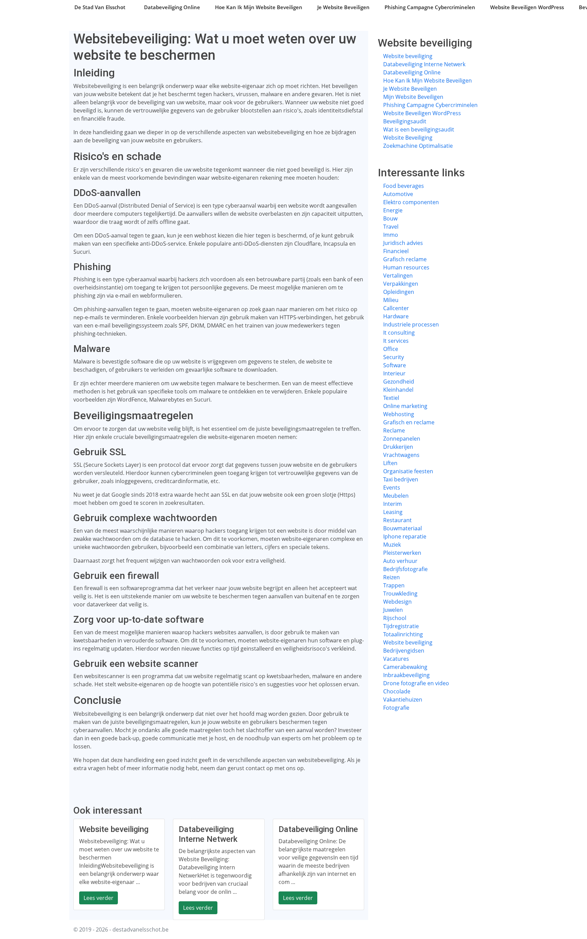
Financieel (396, 251)
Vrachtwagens (401, 455)
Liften (390, 463)
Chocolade (396, 691)
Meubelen (396, 495)
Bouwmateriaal (402, 528)
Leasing (393, 512)
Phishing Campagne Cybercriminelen (430, 7)
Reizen (391, 577)
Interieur (394, 373)
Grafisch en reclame (408, 422)
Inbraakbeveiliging (406, 675)
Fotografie (396, 707)
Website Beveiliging (407, 137)
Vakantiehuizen (402, 699)
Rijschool (394, 618)
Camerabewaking (405, 667)
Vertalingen (398, 275)
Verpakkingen (400, 283)
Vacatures (396, 658)
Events (391, 487)
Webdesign (397, 601)
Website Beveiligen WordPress (527, 7)
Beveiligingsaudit (404, 121)
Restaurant (397, 520)
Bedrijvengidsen (403, 650)
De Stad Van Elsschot (99, 7)
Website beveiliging (407, 56)
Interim (392, 504)
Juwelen (393, 610)
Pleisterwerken (402, 552)
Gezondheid (398, 381)
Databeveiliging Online (172, 7)
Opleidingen (398, 292)
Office (390, 349)
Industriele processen (411, 324)
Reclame (394, 430)
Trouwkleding (400, 593)
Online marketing (405, 406)
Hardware (396, 316)
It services (396, 340)
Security (393, 357)
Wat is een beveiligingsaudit (418, 129)
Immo (390, 234)
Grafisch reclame (405, 259)
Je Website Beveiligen (343, 7)
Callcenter (396, 308)
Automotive (398, 194)
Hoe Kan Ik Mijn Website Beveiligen (258, 7)
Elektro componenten (411, 202)
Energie (393, 210)
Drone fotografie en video (416, 683)
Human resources (406, 267)
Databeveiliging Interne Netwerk (424, 64)
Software (394, 365)
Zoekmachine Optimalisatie (418, 145)
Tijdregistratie (401, 626)
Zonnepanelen (401, 438)
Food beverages (403, 186)
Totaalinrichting (403, 634)
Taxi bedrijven (400, 479)
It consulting (399, 332)
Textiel (391, 398)
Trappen (394, 585)
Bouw (390, 218)
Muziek (392, 544)
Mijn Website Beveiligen (413, 97)
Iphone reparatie (404, 536)
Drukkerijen (398, 446)
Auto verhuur (400, 561)
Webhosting (398, 414)
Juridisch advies (403, 243)
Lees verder (98, 898)
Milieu (390, 300)
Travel (390, 226)
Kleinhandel (398, 389)
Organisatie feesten (408, 471)
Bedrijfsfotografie (405, 569)
